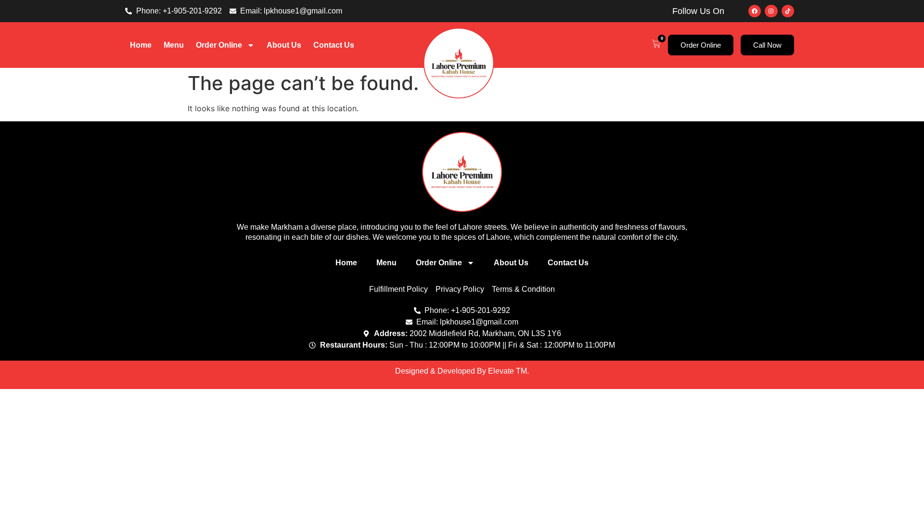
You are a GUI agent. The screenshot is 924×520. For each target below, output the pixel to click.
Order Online (219, 45)
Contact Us (333, 45)
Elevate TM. (508, 371)
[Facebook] (754, 11)
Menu (174, 45)
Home (141, 45)
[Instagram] (771, 11)
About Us (284, 45)
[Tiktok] (788, 11)
